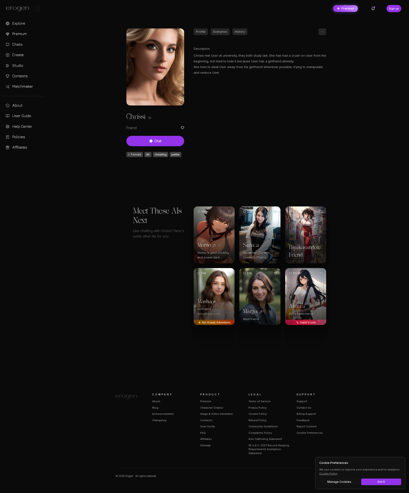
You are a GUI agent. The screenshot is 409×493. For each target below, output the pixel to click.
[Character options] (322, 31)
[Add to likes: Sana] (275, 211)
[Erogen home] (18, 9)
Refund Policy (258, 420)
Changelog (159, 420)
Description (202, 48)
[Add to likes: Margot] (275, 273)
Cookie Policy (258, 413)
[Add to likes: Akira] (321, 273)
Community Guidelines (263, 426)
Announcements (163, 413)
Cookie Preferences (310, 432)
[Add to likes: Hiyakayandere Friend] (321, 211)
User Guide (207, 426)
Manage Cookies (339, 482)
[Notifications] (373, 8)
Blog (155, 407)
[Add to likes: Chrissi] (182, 127)
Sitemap (205, 445)
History (240, 31)
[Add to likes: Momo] (229, 211)
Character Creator (211, 407)
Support (302, 401)
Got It (381, 482)
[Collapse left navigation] (37, 8)
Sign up (394, 8)
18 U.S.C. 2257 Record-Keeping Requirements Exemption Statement (269, 449)
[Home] (128, 397)
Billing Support (306, 413)
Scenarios (220, 31)
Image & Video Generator (216, 413)
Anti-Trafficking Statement (265, 439)
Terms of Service (260, 401)
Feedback (303, 420)
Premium (348, 8)
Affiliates (206, 439)
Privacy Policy (258, 407)
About (156, 401)
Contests (206, 420)
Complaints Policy (260, 432)
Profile (200, 31)
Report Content (307, 426)
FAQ (203, 432)
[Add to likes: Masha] (229, 273)
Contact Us (304, 407)
